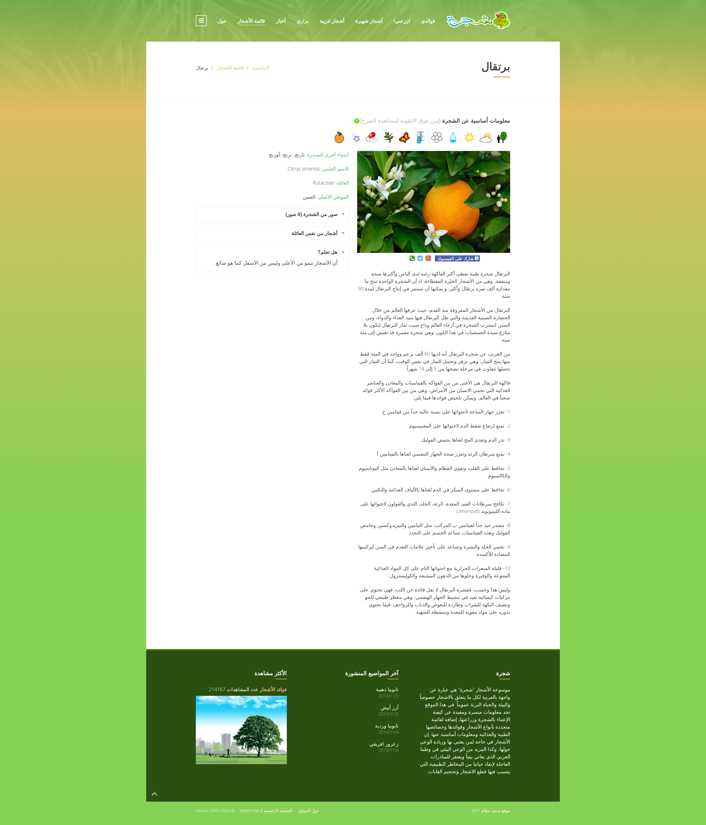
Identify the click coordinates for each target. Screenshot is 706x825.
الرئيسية (454, 21)
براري (303, 21)
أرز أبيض (390, 707)
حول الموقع (309, 810)
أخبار (281, 21)
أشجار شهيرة (369, 21)
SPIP (476, 810)
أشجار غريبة (332, 21)
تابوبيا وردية (387, 725)
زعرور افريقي (384, 743)
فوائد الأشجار (273, 689)
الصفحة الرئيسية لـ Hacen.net (266, 810)
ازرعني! (402, 21)
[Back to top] (154, 793)
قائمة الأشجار (251, 21)
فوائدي (428, 21)
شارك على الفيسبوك (455, 258)
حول (221, 21)
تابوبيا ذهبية (387, 689)
